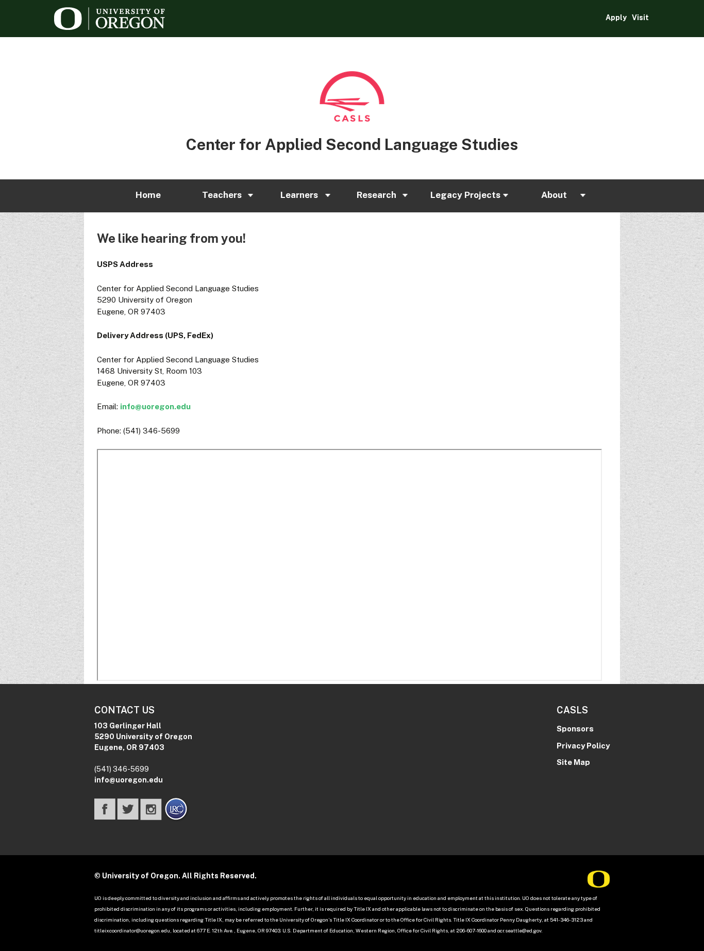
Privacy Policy (583, 745)
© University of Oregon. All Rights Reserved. (175, 876)
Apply (616, 17)
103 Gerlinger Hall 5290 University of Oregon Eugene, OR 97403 (143, 737)
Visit (640, 17)
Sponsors (575, 728)
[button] (147, 195)
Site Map (573, 762)
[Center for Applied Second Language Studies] (352, 96)
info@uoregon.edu (155, 406)
